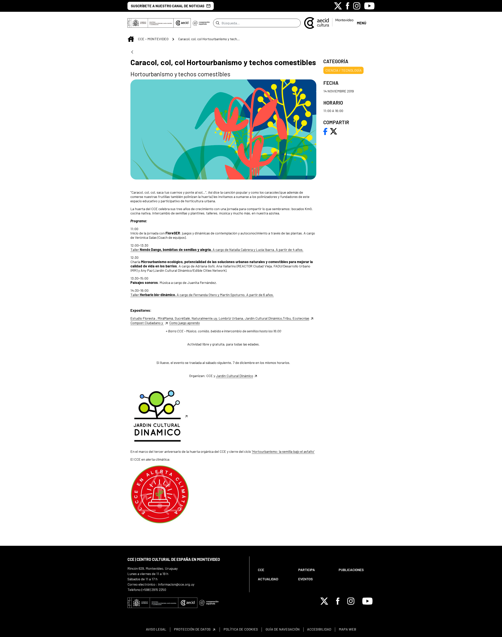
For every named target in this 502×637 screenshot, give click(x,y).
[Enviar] (217, 23)
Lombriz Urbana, (232, 318)
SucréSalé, (183, 318)
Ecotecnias (301, 318)
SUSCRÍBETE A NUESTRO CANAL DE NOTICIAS (167, 6)
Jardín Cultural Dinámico (234, 376)
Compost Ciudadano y (147, 323)
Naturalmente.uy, (205, 318)
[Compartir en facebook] (325, 131)
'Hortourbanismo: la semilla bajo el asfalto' (283, 451)
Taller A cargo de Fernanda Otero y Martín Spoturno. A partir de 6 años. (202, 295)
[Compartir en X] (333, 131)
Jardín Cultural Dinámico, (264, 318)
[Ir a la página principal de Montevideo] (328, 22)
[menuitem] (274, 569)
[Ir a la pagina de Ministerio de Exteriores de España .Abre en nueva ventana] (150, 23)
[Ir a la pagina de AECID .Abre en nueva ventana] (182, 23)
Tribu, (288, 318)
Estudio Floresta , (144, 318)
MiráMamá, (166, 318)
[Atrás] (132, 52)
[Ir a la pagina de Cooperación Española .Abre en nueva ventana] (201, 23)
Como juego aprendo (184, 323)
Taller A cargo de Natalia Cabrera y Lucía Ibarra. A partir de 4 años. (216, 249)
